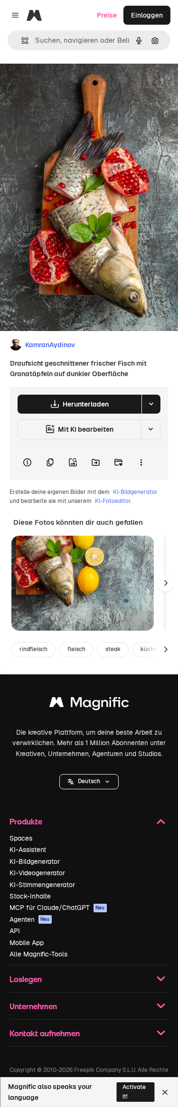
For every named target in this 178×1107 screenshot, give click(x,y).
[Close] (165, 1092)
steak (113, 649)
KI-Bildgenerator (135, 492)
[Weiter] (165, 583)
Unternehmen (33, 1006)
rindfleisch (33, 649)
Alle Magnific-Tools (38, 954)
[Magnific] (89, 704)
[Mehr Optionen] (140, 462)
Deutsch (89, 781)
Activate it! (134, 1091)
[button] (89, 781)
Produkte (25, 821)
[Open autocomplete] (21, 40)
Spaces (20, 838)
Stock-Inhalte (30, 896)
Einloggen (147, 15)
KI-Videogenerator (37, 873)
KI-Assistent (27, 849)
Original (60, 81)
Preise (107, 15)
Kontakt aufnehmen (44, 1033)
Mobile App (26, 942)
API (14, 931)
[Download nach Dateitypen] (150, 404)
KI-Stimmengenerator (42, 884)
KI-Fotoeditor (113, 501)
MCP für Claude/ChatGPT (57, 907)
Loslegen (25, 979)
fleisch (76, 649)
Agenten (29, 919)
